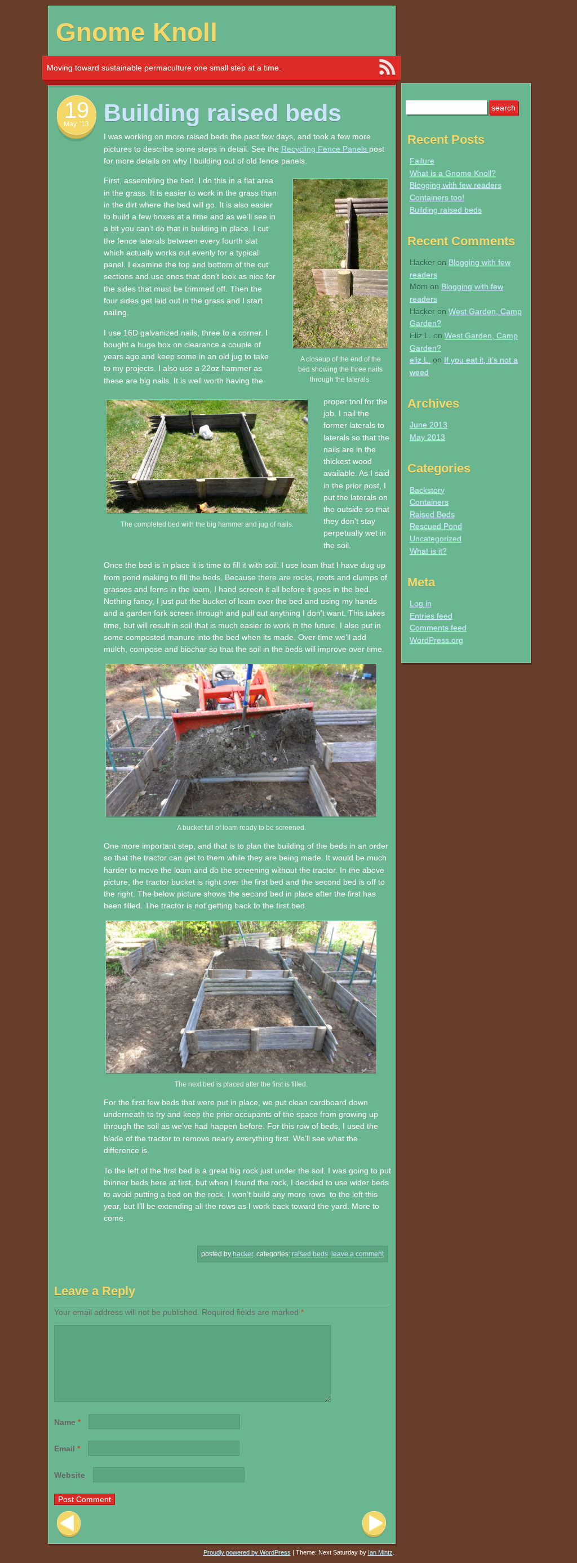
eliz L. (420, 359)
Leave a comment (357, 1254)
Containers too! (437, 197)
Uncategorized (435, 538)
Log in (421, 603)
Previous (68, 1524)
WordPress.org (436, 639)
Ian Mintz (380, 1552)
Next (374, 1524)
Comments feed (438, 627)
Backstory (427, 489)
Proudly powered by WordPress (247, 1552)
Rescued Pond (436, 526)
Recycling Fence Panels (325, 148)
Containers (429, 501)
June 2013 (428, 424)
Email (67, 1448)
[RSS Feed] (387, 67)
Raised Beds (310, 1254)
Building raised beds (446, 209)
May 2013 (427, 436)
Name (67, 1422)
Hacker (243, 1254)
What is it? (428, 550)
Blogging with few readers (455, 184)
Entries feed (431, 615)
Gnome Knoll (137, 32)
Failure (422, 160)
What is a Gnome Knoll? (453, 173)
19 (76, 110)
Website (69, 1475)
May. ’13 (76, 124)
